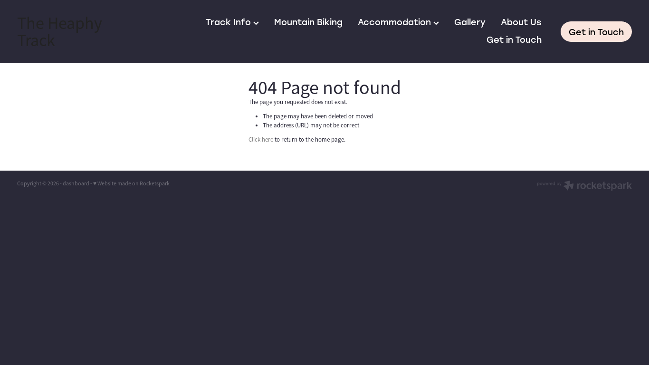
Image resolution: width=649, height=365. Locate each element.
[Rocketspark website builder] (584, 186)
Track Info (229, 22)
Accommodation (395, 22)
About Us (521, 22)
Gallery (470, 22)
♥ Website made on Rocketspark (131, 183)
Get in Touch (514, 39)
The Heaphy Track (59, 32)
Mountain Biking (308, 22)
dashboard (76, 183)
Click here (260, 139)
